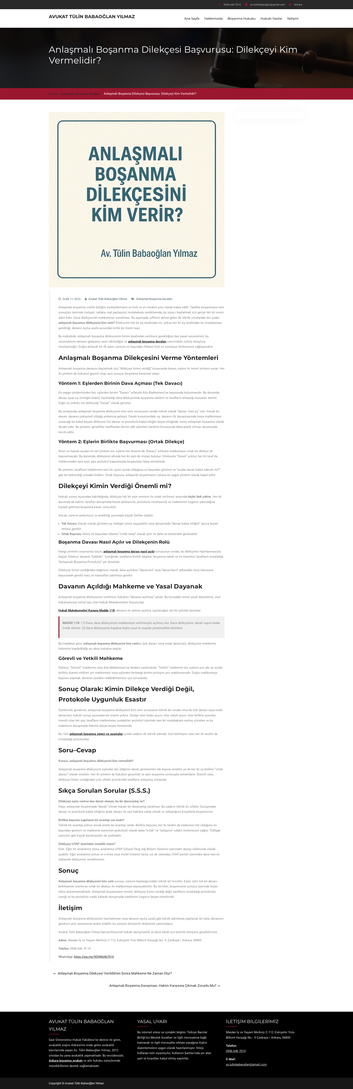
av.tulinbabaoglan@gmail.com (267, 4)
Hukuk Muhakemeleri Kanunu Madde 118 (86, 610)
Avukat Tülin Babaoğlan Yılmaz (92, 16)
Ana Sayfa (191, 18)
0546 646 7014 (232, 4)
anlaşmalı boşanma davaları (147, 341)
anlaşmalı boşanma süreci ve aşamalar (96, 734)
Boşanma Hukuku (242, 18)
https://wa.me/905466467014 (94, 957)
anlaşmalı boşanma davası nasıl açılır (129, 551)
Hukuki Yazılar (271, 18)
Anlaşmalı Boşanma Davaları (154, 299)
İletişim (293, 18)
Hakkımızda (213, 18)
